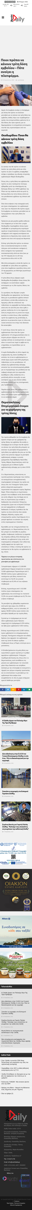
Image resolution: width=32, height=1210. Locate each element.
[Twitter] (8, 2)
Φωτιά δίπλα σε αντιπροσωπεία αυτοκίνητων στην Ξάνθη (12, 1031)
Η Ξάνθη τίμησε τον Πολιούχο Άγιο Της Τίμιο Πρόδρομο (14, 993)
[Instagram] (10, 2)
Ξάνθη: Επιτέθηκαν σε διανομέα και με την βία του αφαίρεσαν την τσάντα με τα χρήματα (15, 1076)
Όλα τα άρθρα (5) (7, 1093)
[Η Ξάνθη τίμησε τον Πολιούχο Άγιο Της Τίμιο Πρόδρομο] (16, 708)
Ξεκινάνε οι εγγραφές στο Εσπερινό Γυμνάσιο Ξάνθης (13, 1012)
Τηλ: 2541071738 (9, 1159)
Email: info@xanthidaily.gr (12, 1162)
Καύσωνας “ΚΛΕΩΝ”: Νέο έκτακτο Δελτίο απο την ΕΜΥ (15, 1083)
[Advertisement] (16, 39)
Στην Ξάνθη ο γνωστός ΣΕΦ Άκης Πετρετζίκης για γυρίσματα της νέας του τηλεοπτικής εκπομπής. (14, 1062)
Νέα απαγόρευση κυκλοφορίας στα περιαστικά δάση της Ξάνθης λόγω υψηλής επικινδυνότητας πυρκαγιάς (15, 1041)
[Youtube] (12, 2)
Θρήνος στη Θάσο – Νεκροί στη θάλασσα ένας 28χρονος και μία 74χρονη (15, 1088)
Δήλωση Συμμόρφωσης (16, 1205)
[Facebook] (6, 2)
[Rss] (14, 2)
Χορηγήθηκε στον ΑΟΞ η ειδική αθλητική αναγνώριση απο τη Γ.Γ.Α (15, 1069)
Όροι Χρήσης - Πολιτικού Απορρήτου (16, 1203)
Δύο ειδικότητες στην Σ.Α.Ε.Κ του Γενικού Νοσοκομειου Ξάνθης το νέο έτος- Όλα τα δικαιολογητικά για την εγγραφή (15, 1003)
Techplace (16, 1201)
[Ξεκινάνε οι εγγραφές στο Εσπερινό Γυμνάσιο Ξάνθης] (16, 779)
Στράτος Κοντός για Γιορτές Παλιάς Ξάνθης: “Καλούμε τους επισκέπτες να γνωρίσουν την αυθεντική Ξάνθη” (15, 827)
